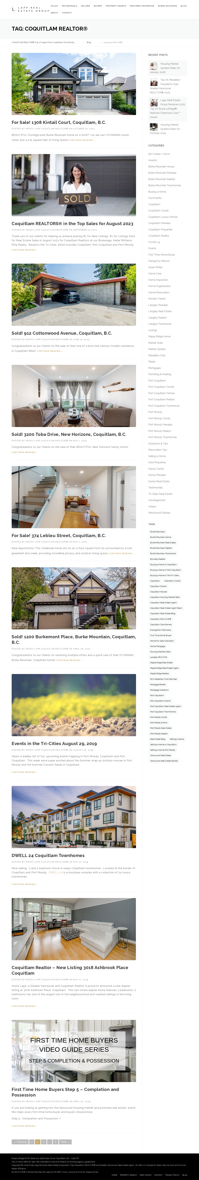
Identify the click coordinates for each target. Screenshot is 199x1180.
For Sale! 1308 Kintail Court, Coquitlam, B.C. (59, 122)
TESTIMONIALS (69, 6)
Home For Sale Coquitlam (162, 641)
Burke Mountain (157, 532)
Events (152, 248)
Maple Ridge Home (159, 336)
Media (151, 361)
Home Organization (159, 286)
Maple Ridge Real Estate (161, 662)
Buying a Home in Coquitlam (163, 564)
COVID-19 (154, 242)
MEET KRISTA (145, 1175)
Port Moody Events (158, 722)
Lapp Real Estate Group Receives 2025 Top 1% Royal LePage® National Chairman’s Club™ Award (167, 109)
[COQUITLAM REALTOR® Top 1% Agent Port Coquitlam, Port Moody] (29, 9)
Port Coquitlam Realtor (161, 399)
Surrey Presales (157, 474)
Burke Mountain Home (160, 537)
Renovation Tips (157, 449)
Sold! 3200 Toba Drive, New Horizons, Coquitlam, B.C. (69, 434)
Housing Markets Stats (160, 652)
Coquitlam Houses (158, 592)
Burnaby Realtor (157, 559)
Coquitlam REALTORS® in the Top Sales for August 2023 (72, 223)
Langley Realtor (157, 317)
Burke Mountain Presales (162, 172)
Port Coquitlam (157, 380)
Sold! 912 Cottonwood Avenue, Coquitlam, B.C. (62, 333)
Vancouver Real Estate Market (164, 761)
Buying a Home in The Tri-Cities (164, 575)
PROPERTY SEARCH (116, 6)
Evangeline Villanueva (160, 630)
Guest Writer (155, 267)
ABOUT (54, 13)
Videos (152, 506)
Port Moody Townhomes (162, 437)
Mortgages (154, 368)
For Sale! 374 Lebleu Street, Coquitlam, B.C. (59, 535)
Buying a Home (157, 191)
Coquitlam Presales (159, 223)
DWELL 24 (56, 872)
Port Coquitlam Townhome (163, 405)
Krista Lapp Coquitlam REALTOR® (47, 128)
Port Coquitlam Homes (161, 393)
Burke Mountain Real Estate (163, 542)
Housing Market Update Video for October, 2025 (165, 129)
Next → (65, 1141)
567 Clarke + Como (159, 153)
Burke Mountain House (161, 166)
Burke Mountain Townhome (163, 553)
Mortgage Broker (158, 684)
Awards (152, 160)
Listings (152, 330)
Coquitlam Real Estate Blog (162, 613)
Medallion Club (156, 355)
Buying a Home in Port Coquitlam (165, 570)
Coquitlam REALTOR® (160, 619)
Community (155, 197)
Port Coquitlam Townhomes (163, 712)
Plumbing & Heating (159, 374)
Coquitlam (154, 204)
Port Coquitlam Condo (161, 386)
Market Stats (155, 342)
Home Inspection (158, 279)
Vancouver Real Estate (160, 755)
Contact (67, 13)
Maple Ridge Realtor (159, 673)
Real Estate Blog (157, 739)
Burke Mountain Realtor (161, 179)
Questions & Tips (158, 443)
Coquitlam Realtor (158, 235)
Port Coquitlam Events (160, 701)
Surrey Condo (156, 468)
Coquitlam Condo (158, 210)
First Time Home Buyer (161, 254)
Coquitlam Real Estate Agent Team (166, 608)
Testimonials (155, 487)
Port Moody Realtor (159, 431)
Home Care (154, 273)
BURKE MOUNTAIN (167, 6)
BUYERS (98, 6)
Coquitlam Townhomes (161, 624)
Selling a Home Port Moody (162, 750)
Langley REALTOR (158, 657)
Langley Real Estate (159, 311)
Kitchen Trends (157, 298)
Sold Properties (157, 462)
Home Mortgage (157, 646)
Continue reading (82, 140)
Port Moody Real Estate (160, 728)
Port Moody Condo (159, 418)
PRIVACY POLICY (172, 1175)
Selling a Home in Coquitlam (163, 744)
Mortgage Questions (159, 690)
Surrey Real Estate (158, 481)
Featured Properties (142, 6)
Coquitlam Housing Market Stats (165, 597)
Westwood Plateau (159, 512)
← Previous (20, 1141)
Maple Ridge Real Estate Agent (164, 668)
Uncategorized (156, 500)
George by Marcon (159, 260)
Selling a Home (157, 456)
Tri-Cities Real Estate (160, 493)
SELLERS (85, 6)
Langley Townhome (159, 323)
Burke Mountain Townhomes (164, 185)
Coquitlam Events (158, 586)
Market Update (156, 349)
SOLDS (54, 6)
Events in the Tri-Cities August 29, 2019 (54, 743)
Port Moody (155, 412)
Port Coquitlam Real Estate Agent (165, 706)
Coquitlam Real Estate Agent (163, 602)
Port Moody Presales (160, 424)
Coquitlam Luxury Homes (163, 216)
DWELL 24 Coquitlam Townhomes (48, 855)
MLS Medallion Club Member (163, 679)
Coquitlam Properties (160, 229)
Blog (184, 6)
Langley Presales (158, 305)
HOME (114, 1175)
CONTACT (158, 1175)
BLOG (184, 1175)
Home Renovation (158, 292)
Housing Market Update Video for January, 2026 (165, 68)
